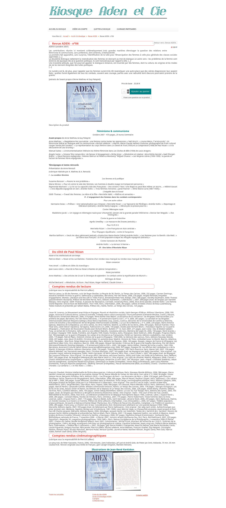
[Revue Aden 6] (84, 121)
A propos (95, 499)
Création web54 (142, 495)
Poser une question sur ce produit (136, 97)
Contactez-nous (98, 501)
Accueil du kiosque (57, 29)
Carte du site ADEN (99, 495)
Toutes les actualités (56, 495)
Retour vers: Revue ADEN (165, 42)
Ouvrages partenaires (126, 29)
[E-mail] (176, 47)
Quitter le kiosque (102, 29)
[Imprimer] (174, 47)
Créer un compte (79, 29)
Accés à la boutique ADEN (101, 497)
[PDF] (172, 47)
